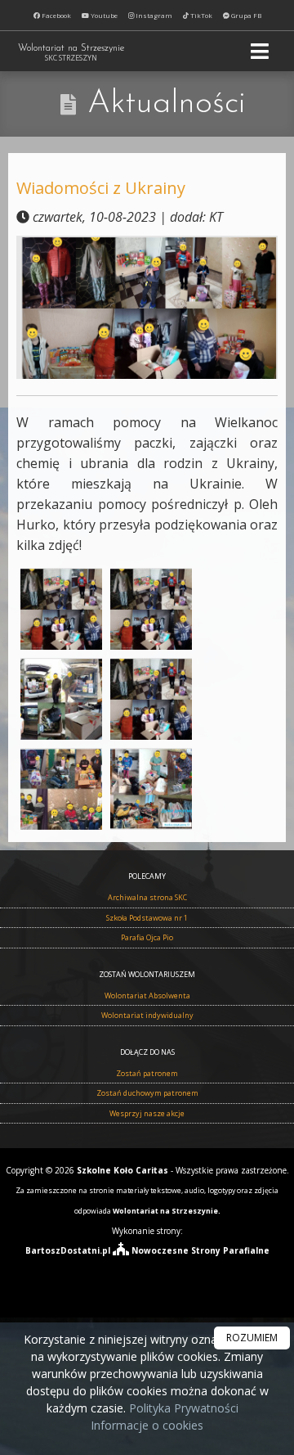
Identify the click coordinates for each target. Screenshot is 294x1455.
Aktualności (166, 104)
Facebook (55, 15)
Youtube (103, 15)
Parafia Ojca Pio (147, 937)
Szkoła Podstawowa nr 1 (147, 917)
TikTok (200, 15)
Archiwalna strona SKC (147, 897)
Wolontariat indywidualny (147, 1015)
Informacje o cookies (147, 1425)
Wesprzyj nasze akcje (147, 1113)
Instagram (153, 15)
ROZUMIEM (252, 1338)
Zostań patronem (147, 1073)
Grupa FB (245, 15)
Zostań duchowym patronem (147, 1093)
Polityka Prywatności (182, 1408)
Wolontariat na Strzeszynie (71, 53)
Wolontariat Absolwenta (147, 995)
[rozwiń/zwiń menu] (262, 51)
